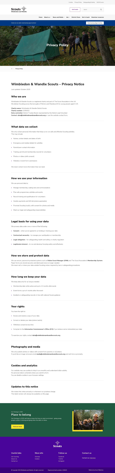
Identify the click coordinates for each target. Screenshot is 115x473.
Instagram (61, 461)
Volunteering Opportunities (94, 23)
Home (40, 17)
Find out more (17, 427)
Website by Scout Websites (96, 470)
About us (47, 17)
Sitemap (37, 457)
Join (67, 17)
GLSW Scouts (100, 2)
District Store (76, 17)
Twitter (60, 459)
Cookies (71, 2)
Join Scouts (75, 9)
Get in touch (86, 17)
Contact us (14, 461)
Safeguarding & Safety (89, 2)
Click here (93, 458)
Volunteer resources (97, 17)
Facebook (61, 457)
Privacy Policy (78, 2)
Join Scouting (15, 457)
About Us (14, 459)
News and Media (58, 17)
